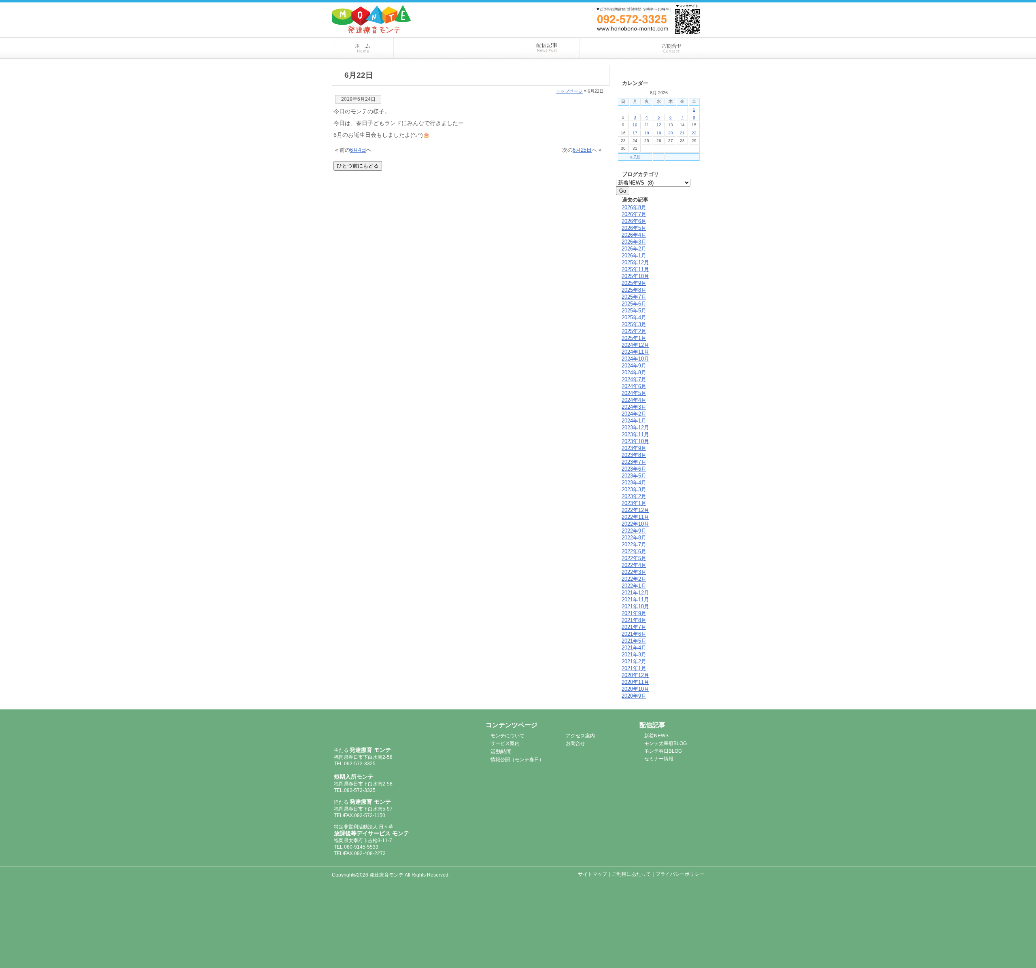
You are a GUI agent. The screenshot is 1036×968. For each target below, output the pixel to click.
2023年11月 (635, 434)
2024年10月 (635, 359)
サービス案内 (487, 48)
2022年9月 (634, 531)
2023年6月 (634, 469)
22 (694, 133)
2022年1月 (634, 586)
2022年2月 (634, 579)
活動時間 (501, 752)
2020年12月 (635, 675)
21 (682, 133)
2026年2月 (634, 249)
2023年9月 (634, 448)
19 (658, 133)
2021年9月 (634, 613)
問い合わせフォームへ (663, 7)
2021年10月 (635, 606)
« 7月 (635, 157)
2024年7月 (634, 379)
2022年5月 (634, 558)
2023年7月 (634, 462)
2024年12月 (635, 345)
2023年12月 (635, 428)
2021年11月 (635, 600)
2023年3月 (634, 489)
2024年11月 (635, 352)
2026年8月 (634, 207)
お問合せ (673, 48)
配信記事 (549, 48)
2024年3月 (634, 407)
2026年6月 (634, 221)
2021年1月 (634, 668)
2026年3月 (634, 242)
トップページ (569, 91)
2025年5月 (634, 311)
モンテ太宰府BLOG (665, 743)
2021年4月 (634, 648)
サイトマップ (592, 874)
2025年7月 (634, 297)
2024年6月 (634, 386)
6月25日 (582, 150)
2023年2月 (634, 496)
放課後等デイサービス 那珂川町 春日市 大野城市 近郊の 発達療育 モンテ (371, 19)
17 (635, 133)
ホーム (363, 48)
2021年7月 (634, 627)
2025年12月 (635, 262)
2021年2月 (634, 661)
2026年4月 (634, 235)
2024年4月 (634, 400)
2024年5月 (634, 393)
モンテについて (425, 48)
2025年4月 (634, 317)
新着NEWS (656, 736)
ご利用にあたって (631, 874)
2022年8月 (634, 538)
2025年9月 (634, 283)
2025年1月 (634, 338)
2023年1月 (634, 503)
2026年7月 (634, 214)
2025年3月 (634, 324)
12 (658, 125)
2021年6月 (634, 634)
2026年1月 (634, 256)
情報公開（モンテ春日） (517, 759)
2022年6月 (634, 551)
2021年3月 (634, 655)
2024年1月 (634, 421)
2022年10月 (635, 524)
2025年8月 (634, 290)
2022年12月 (635, 510)
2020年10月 (635, 689)
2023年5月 (634, 476)
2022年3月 (634, 572)
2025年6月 (634, 304)
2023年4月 (634, 483)
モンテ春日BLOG (663, 751)
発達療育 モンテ (377, 730)
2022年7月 (634, 544)
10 (635, 125)
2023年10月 (635, 441)
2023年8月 (634, 455)
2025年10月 (635, 276)
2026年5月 (634, 228)
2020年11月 (635, 682)
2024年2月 (634, 414)
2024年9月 (634, 366)
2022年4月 (634, 565)
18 (646, 133)
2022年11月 (635, 517)
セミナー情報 (658, 759)
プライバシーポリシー (680, 874)
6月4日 (358, 150)
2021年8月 (634, 620)
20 (670, 133)
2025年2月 (634, 331)
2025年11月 (635, 269)
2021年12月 (635, 593)
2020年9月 (634, 696)
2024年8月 (634, 372)
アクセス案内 (611, 48)
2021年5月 (634, 641)
